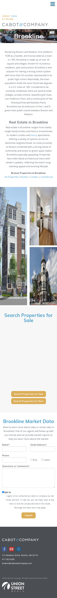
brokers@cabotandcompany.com (17, 563)
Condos (34, 176)
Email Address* (39, 444)
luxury (34, 135)
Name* (6, 444)
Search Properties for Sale (28, 394)
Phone (5, 455)
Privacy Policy (42, 578)
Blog (14, 16)
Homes (24, 176)
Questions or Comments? (15, 466)
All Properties (12, 176)
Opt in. (7, 492)
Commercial (46, 176)
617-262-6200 (7, 19)
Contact (6, 16)
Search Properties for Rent (28, 401)
